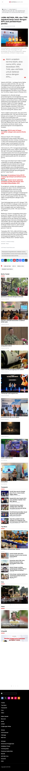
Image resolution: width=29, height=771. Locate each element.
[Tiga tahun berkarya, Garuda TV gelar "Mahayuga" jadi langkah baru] (14, 383)
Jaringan (3, 741)
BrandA (3, 753)
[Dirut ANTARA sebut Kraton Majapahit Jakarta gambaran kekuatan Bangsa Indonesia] (14, 286)
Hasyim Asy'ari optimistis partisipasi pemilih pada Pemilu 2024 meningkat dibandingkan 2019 (12, 181)
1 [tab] (10, 605)
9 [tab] (22, 629)
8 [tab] (19, 629)
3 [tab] (14, 605)
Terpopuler (4, 487)
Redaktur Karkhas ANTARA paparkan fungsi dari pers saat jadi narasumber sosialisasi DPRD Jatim (13, 320)
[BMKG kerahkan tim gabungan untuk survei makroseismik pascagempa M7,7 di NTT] (14, 359)
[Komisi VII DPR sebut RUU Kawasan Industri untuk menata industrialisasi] (5, 555)
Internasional (4, 732)
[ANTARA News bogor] (16, 1)
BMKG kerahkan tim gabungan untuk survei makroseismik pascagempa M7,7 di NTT (13, 368)
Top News (4, 526)
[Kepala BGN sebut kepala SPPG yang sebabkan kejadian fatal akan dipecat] (5, 500)
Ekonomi (3, 719)
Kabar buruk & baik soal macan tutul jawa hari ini (13, 624)
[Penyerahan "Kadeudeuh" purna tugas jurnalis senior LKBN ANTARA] (14, 448)
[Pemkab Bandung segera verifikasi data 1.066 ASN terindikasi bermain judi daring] (5, 507)
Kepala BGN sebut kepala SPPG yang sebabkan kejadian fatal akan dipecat (18, 500)
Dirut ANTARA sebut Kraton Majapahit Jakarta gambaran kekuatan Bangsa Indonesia (14, 295)
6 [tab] (15, 629)
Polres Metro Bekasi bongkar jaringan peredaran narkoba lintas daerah (12, 548)
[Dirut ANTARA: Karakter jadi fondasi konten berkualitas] (14, 471)
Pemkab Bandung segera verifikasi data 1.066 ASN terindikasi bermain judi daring (18, 507)
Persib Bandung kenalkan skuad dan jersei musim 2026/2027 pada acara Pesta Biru (18, 513)
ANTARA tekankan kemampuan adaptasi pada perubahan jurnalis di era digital (14, 416)
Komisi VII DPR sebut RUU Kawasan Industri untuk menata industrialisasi (18, 555)
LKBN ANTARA (7, 266)
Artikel (3, 724)
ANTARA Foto (4, 756)
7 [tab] (17, 629)
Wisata (3, 730)
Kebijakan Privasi (5, 746)
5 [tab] (18, 605)
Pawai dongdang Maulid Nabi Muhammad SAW (12, 599)
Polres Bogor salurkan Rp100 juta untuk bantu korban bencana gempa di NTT (18, 576)
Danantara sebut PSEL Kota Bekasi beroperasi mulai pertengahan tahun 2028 (17, 562)
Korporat (3, 758)
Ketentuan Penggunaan (7, 743)
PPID (2, 761)
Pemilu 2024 (20, 266)
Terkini (3, 702)
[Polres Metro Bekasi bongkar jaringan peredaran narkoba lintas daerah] (14, 539)
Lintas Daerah (12, 9)
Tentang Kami (5, 748)
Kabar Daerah (4, 716)
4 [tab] (16, 605)
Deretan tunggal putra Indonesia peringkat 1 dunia (14, 680)
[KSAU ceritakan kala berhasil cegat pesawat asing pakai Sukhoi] (14, 335)
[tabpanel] (14, 595)
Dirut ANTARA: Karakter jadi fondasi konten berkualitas (13, 481)
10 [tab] (24, 629)
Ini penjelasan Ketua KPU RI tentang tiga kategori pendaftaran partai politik (13, 177)
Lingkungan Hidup (6, 726)
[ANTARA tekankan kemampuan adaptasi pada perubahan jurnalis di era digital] (14, 407)
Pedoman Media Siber (7, 751)
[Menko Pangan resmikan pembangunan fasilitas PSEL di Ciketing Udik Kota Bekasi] (5, 569)
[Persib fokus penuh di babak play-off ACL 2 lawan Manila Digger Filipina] (5, 493)
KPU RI (14, 266)
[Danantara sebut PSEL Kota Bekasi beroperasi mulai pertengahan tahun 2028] (5, 562)
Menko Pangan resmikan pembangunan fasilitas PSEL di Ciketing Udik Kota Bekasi (18, 569)
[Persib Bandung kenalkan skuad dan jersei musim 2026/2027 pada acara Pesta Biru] (5, 514)
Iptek (2, 721)
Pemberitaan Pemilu (7, 269)
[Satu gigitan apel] (10, 428)
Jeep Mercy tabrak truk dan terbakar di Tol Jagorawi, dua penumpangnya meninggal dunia (18, 520)
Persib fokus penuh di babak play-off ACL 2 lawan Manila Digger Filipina (17, 493)
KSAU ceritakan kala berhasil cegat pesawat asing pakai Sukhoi (13, 345)
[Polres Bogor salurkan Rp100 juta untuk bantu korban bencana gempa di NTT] (5, 576)
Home (5, 9)
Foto (2, 582)
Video (3, 606)
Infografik (4, 631)
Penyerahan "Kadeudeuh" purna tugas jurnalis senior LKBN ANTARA (14, 457)
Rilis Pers (3, 737)
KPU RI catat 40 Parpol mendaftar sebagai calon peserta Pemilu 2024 (13, 132)
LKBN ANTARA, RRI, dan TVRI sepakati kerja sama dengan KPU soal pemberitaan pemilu (13, 11)
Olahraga (3, 735)
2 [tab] (12, 605)
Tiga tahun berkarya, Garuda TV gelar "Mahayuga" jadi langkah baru (12, 392)
